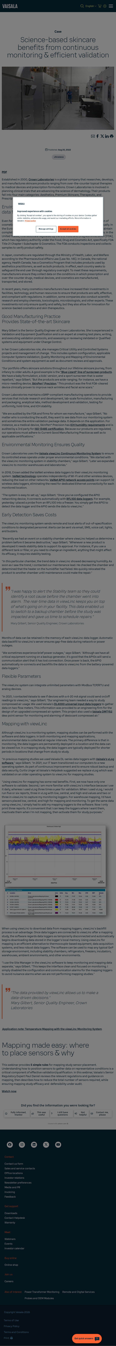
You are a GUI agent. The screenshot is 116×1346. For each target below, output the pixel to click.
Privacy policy (30, 221)
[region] (58, 216)
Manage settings (46, 229)
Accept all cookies (68, 229)
